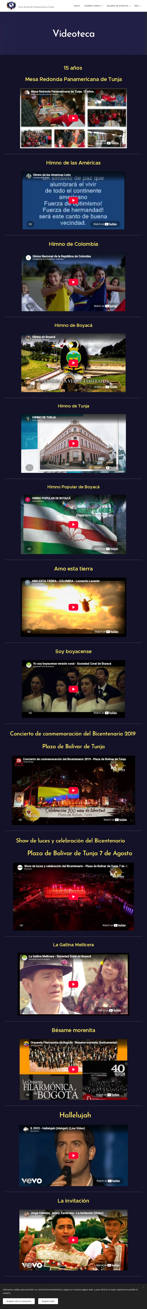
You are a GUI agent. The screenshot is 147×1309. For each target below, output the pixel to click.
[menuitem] (77, 5)
